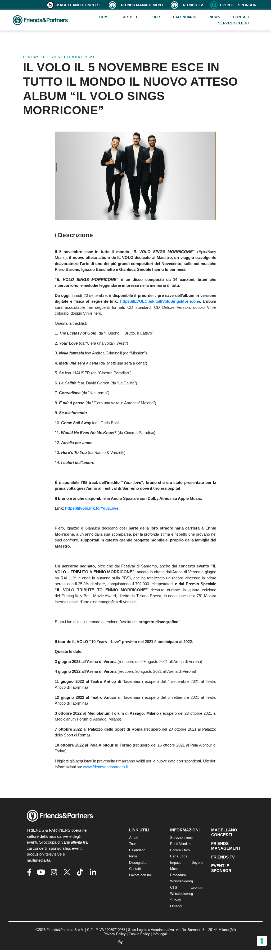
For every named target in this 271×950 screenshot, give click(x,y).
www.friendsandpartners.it (105, 767)
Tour (155, 17)
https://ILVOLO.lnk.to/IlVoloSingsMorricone (160, 301)
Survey (175, 900)
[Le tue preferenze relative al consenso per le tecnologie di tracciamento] (262, 941)
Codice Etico (180, 850)
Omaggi (176, 906)
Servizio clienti (234, 23)
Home (104, 17)
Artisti (130, 17)
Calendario (185, 17)
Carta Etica (178, 856)
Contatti (242, 17)
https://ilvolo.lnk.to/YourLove (91, 508)
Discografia (137, 863)
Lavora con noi (140, 875)
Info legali (160, 934)
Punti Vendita (180, 844)
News (215, 17)
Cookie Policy (139, 934)
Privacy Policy (114, 934)
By (121, 942)
